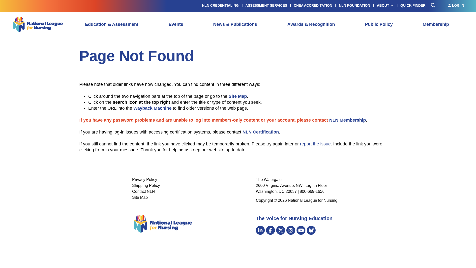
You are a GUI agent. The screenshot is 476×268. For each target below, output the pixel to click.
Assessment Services (266, 5)
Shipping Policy (146, 185)
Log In (457, 5)
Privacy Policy (144, 179)
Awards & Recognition (311, 24)
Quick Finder (412, 5)
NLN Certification (260, 132)
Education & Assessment (111, 24)
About (383, 5)
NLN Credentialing (220, 5)
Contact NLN (143, 191)
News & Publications (235, 24)
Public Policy (379, 24)
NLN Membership (347, 120)
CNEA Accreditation (313, 5)
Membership (436, 24)
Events (176, 24)
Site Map (140, 197)
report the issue (315, 143)
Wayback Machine (152, 108)
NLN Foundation (354, 5)
